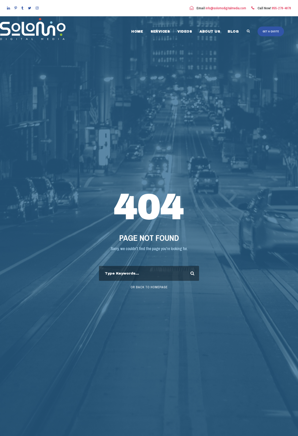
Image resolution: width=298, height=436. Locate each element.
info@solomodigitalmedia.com (226, 8)
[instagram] (37, 8)
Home (137, 31)
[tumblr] (22, 8)
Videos (184, 31)
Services (160, 31)
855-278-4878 (281, 8)
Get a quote (271, 31)
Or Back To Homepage (149, 287)
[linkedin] (8, 8)
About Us (210, 31)
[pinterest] (15, 8)
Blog (233, 31)
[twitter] (29, 8)
